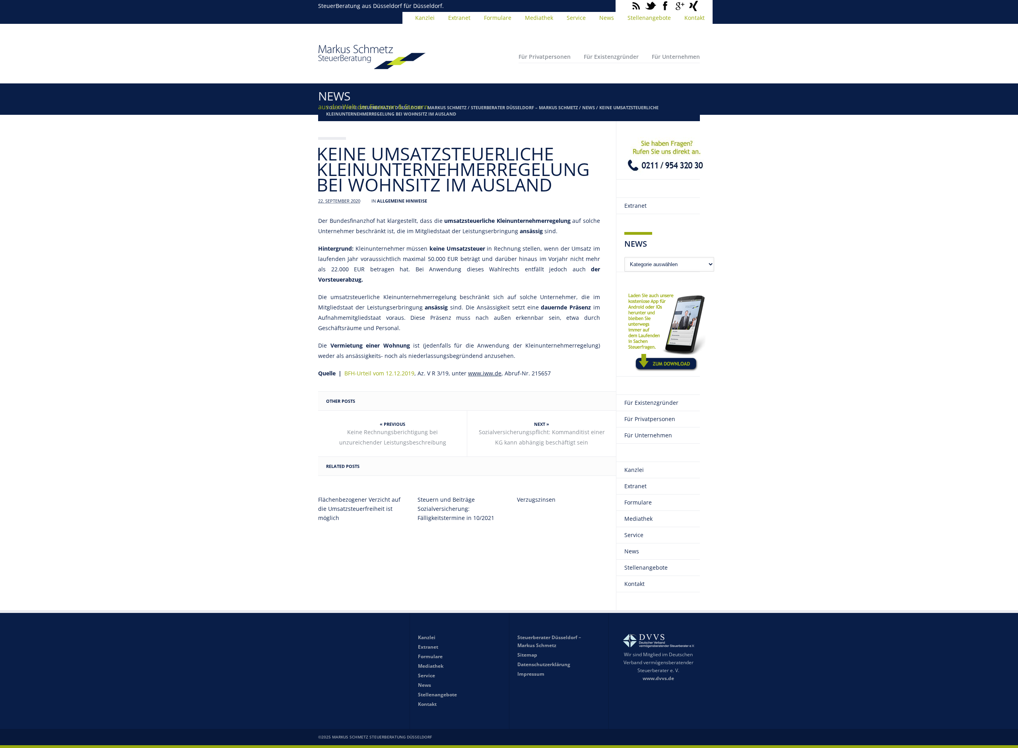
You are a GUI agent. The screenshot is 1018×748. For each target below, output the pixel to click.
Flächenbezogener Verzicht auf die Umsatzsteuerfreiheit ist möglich (359, 509)
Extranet (459, 17)
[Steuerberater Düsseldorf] (371, 65)
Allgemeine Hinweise (402, 201)
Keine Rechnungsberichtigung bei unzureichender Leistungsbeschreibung (392, 437)
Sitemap (527, 654)
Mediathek (539, 17)
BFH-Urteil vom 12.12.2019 (379, 373)
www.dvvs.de (658, 678)
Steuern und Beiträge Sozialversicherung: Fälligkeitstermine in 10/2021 (456, 509)
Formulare (497, 17)
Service (576, 17)
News (606, 17)
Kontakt (694, 17)
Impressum (530, 674)
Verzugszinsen (536, 499)
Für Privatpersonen (545, 56)
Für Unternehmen (676, 56)
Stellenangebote (649, 17)
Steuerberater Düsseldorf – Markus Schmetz (524, 107)
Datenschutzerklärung (543, 664)
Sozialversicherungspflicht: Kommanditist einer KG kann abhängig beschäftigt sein (542, 437)
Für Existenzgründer (611, 56)
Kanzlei (425, 17)
